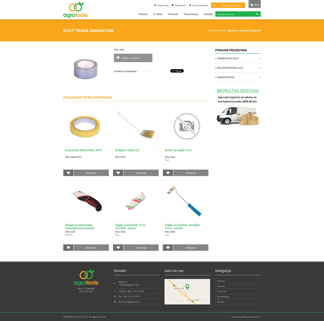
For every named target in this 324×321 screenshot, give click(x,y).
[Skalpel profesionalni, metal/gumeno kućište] (86, 200)
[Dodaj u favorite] (68, 173)
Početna (143, 14)
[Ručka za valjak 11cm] (185, 126)
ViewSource (255, 316)
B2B (256, 4)
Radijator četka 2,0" (127, 150)
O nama (157, 14)
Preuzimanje (191, 14)
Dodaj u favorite (130, 58)
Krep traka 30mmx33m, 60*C (83, 150)
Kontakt (208, 14)
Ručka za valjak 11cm (178, 150)
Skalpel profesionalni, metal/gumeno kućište (79, 226)
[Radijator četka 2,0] (135, 126)
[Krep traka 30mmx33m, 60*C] (86, 126)
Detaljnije (91, 173)
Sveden (69, 234)
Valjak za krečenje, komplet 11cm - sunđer (182, 226)
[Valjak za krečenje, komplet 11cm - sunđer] (185, 200)
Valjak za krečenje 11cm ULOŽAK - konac (130, 226)
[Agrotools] (75, 17)
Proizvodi (173, 14)
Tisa (167, 160)
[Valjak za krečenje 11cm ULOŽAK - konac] (135, 200)
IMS (243, 316)
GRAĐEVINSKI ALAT (216, 30)
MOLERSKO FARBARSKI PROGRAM (244, 30)
